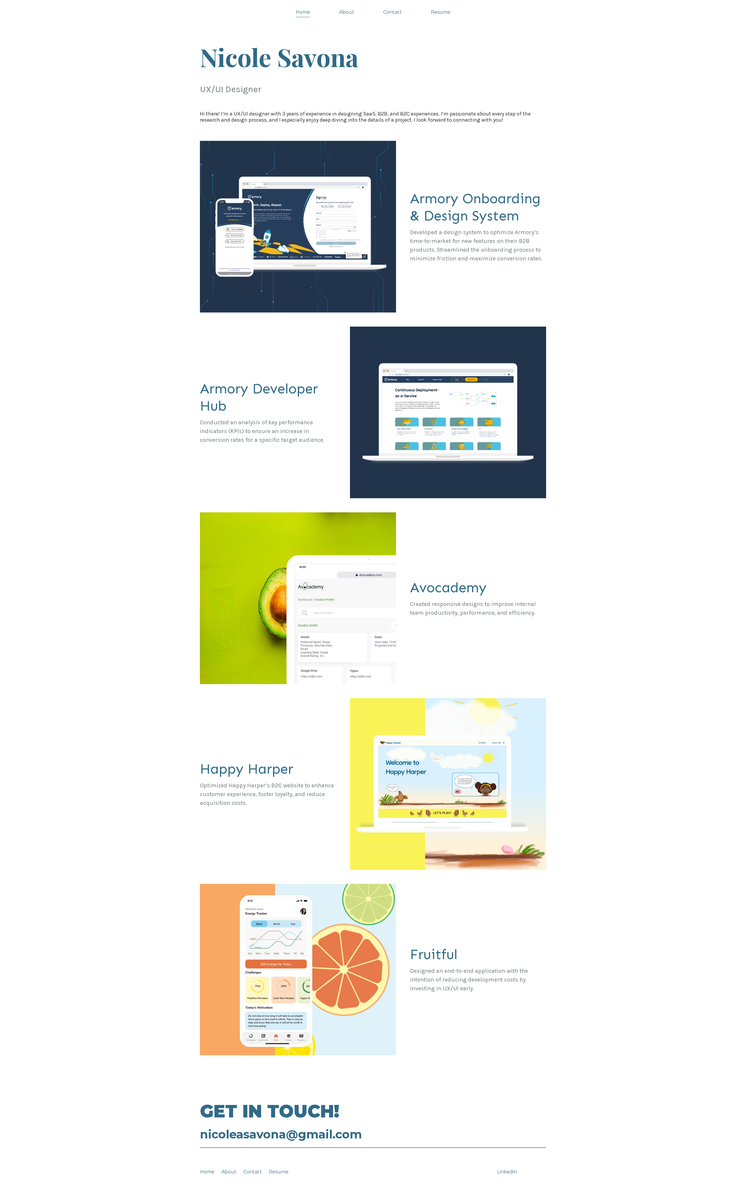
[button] (478, 226)
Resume (278, 1172)
